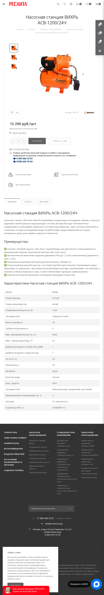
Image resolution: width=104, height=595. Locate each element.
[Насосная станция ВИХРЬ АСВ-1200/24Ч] (57, 74)
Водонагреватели (14, 454)
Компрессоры (11, 443)
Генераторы (10, 432)
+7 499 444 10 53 (45, 518)
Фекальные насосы (37, 458)
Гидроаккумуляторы (38, 472)
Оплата (28, 202)
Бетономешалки (13, 448)
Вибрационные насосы (39, 451)
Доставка (44, 202)
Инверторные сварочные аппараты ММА (88, 443)
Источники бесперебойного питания (13, 462)
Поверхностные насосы (39, 462)
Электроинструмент (15, 438)
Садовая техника (14, 470)
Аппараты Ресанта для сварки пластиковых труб (89, 471)
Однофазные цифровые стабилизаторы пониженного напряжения (63, 464)
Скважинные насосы (38, 447)
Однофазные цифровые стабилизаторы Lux (65, 452)
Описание (12, 202)
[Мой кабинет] (71, 4)
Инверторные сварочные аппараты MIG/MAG (89, 452)
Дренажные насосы (37, 454)
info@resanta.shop (54, 523)
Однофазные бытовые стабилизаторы (63, 443)
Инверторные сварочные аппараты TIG (87, 462)
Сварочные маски (89, 477)
